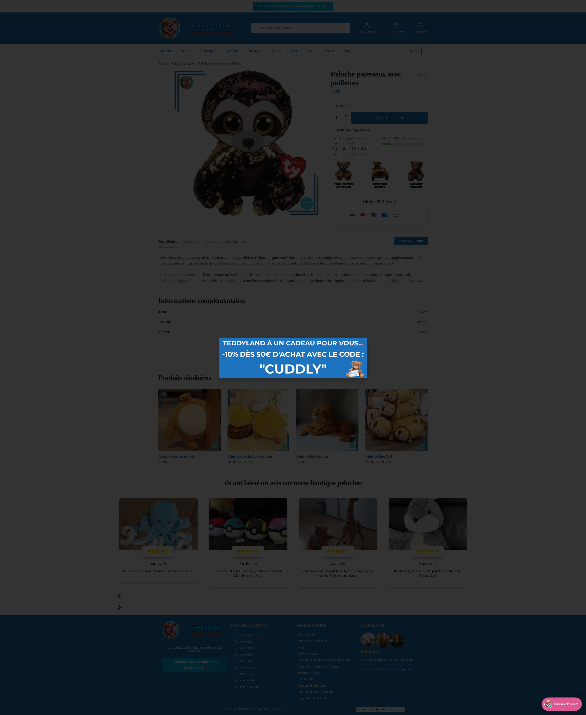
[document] (293, 357)
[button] (360, 344)
